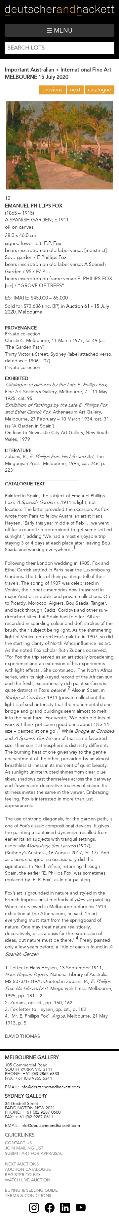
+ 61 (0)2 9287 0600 (41, 1112)
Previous (52, 89)
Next (75, 89)
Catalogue (99, 89)
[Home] (59, 12)
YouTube (81, 1208)
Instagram (34, 1208)
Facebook (50, 1208)
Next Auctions (22, 1164)
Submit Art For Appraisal (33, 1153)
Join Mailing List (24, 1148)
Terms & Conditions (28, 1195)
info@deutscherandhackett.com (50, 1087)
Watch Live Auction (27, 1180)
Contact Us (18, 1143)
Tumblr (65, 1208)
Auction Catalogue (28, 1169)
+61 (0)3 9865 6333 (40, 1073)
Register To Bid (22, 1174)
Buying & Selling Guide (31, 1190)
